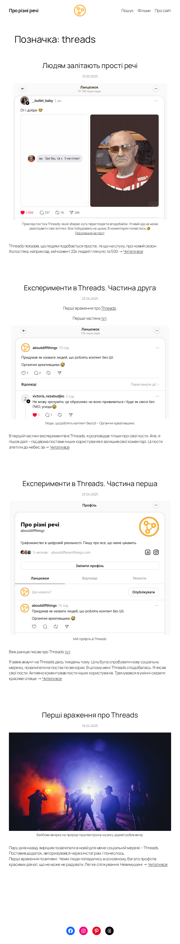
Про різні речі (23, 10)
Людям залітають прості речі (90, 65)
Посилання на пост (89, 233)
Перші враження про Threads (90, 715)
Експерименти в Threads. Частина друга (90, 288)
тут (104, 318)
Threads (108, 308)
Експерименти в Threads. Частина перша (89, 483)
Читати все (133, 251)
